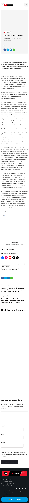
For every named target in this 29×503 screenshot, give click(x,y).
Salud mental (6, 266)
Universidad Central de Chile (10, 269)
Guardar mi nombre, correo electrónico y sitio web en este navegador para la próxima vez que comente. (14, 454)
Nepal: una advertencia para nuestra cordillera (12, 327)
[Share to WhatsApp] (14, 49)
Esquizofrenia (6, 264)
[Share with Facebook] (4, 49)
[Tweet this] (7, 49)
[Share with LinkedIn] (11, 49)
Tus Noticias (7, 38)
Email (3, 434)
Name (3, 426)
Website (3, 442)
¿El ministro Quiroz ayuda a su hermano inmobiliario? (13, 351)
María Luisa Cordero (18, 264)
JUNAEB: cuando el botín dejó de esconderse (14, 374)
